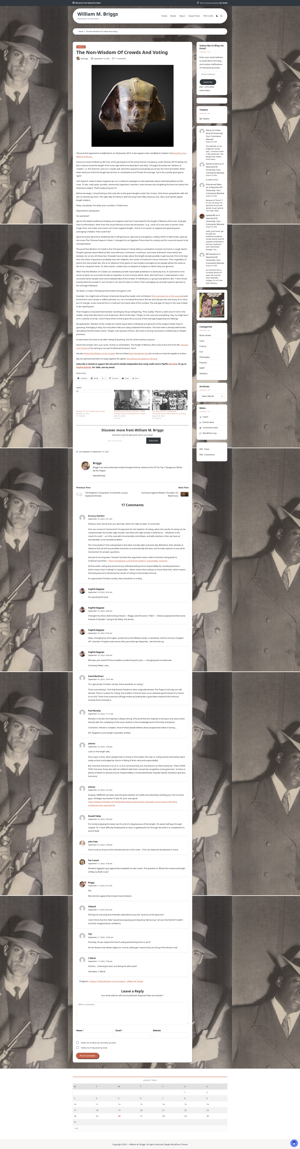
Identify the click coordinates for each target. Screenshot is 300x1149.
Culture (202, 346)
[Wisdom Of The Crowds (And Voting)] (94, 400)
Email (119, 1030)
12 (119, 1104)
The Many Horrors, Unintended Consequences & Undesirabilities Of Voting (169, 412)
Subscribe (153, 440)
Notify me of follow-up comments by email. (98, 1043)
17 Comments (120, 58)
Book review (205, 335)
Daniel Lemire (212, 163)
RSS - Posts (204, 449)
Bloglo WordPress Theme (176, 1144)
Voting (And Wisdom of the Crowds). (99, 353)
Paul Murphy (94, 710)
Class (201, 340)
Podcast (203, 362)
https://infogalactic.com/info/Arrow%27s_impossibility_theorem (137, 560)
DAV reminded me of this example (167, 296)
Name (80, 1030)
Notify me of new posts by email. (94, 1048)
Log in (205, 416)
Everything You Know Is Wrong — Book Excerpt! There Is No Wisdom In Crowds (129, 412)
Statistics (80, 47)
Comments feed (210, 427)
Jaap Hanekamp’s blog (139, 353)
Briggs (97, 463)
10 (75, 1104)
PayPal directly (83, 367)
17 (75, 1110)
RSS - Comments (207, 454)
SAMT (202, 368)
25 (97, 1116)
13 (141, 1104)
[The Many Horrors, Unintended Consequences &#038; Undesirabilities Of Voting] (170, 400)
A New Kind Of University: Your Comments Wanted (214, 135)
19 (119, 1110)
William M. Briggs (97, 13)
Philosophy (204, 357)
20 (141, 1110)
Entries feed (208, 422)
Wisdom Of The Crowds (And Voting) (90, 411)
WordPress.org (209, 433)
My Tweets (204, 118)
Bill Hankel (211, 254)
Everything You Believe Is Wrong (142, 358)
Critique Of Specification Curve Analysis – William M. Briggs (116, 981)
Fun (201, 351)
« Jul (76, 1128)
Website (157, 1030)
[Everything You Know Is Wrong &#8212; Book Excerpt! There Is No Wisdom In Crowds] (132, 400)
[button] (99, 475)
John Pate (93, 841)
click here (172, 364)
